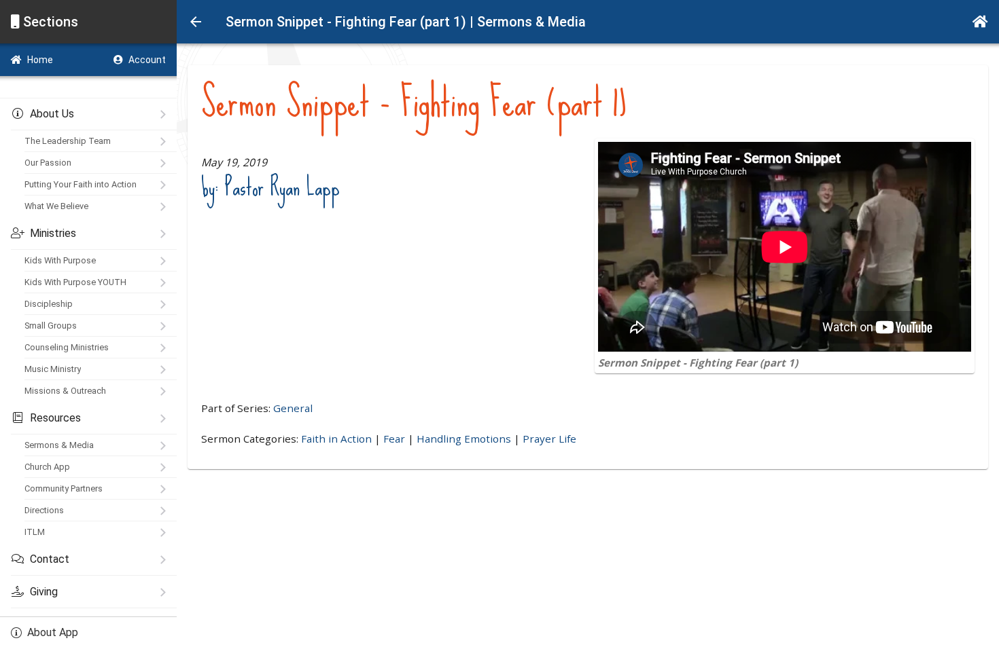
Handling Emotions (464, 438)
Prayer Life (549, 438)
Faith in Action (336, 438)
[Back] (196, 21)
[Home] (980, 21)
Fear (394, 438)
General (293, 408)
